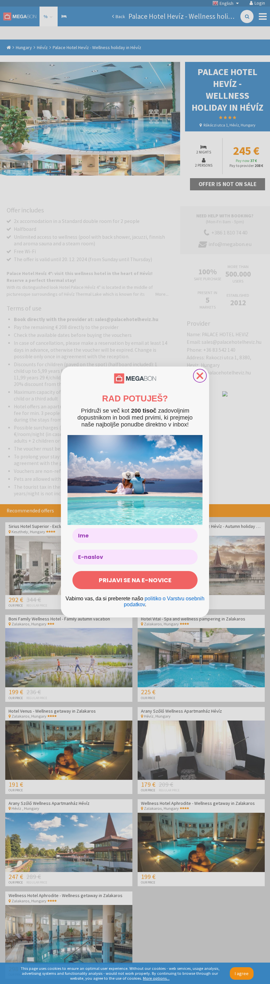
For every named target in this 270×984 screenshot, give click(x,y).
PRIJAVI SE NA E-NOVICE (135, 580)
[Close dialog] (199, 375)
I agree (242, 973)
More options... (156, 978)
